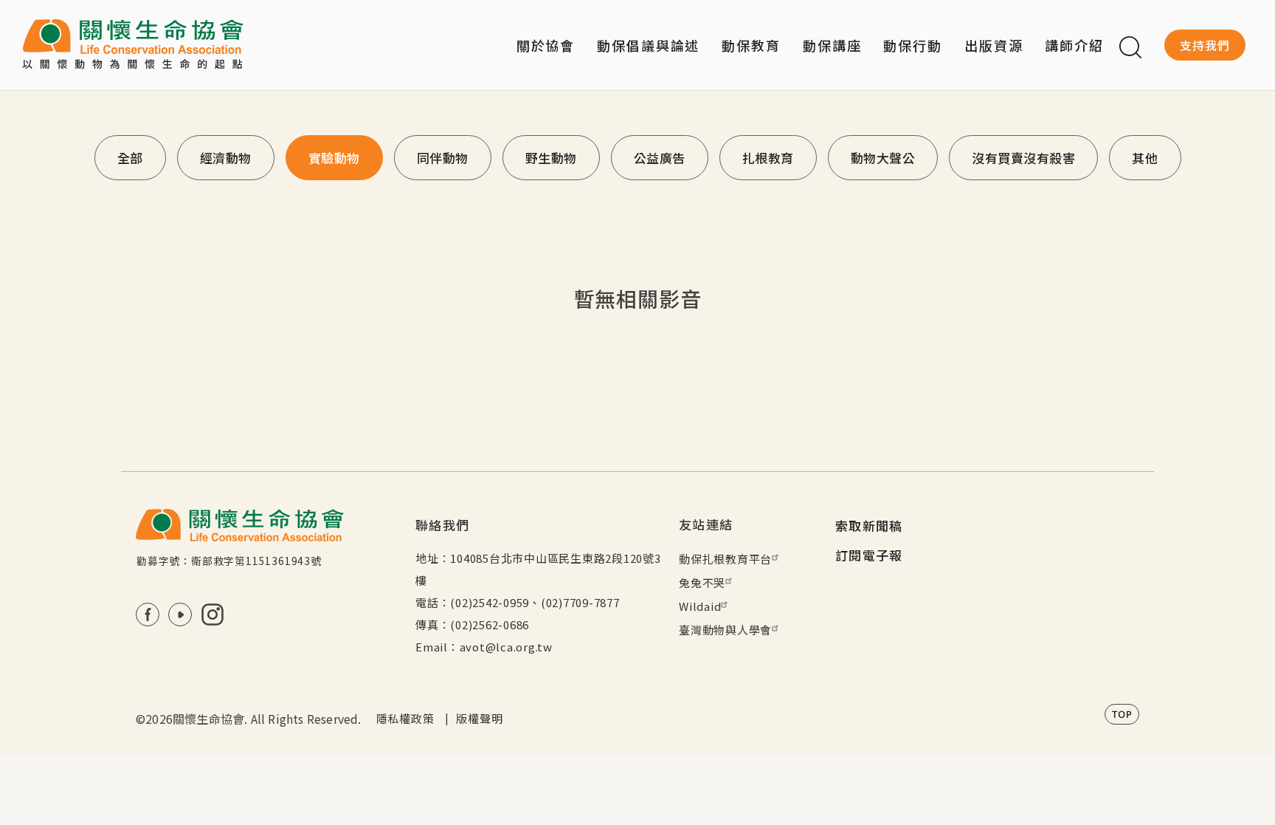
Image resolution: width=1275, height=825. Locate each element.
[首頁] (132, 45)
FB (147, 614)
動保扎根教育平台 (725, 558)
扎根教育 (768, 157)
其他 (1145, 157)
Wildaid (700, 606)
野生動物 (551, 157)
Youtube (180, 614)
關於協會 (546, 45)
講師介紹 (1074, 45)
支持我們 (1205, 45)
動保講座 (832, 45)
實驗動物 (334, 157)
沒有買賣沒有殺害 (1023, 157)
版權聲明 (479, 718)
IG (212, 614)
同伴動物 (443, 157)
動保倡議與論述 (648, 45)
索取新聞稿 (869, 525)
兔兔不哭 (702, 582)
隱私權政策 (405, 718)
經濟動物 (226, 157)
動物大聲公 (883, 157)
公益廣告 (659, 157)
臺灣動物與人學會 (725, 629)
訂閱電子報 (869, 555)
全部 (130, 157)
